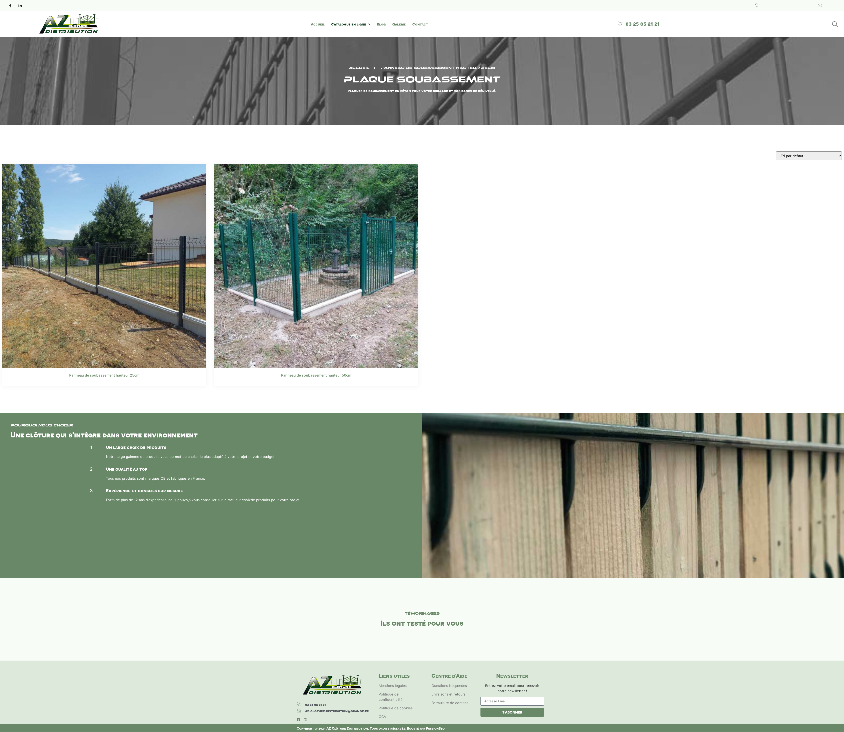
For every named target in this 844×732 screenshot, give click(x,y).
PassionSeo (435, 728)
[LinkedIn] (20, 5)
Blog (381, 24)
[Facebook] (10, 5)
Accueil (318, 24)
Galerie (399, 24)
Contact (420, 24)
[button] (351, 24)
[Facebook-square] (298, 719)
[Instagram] (305, 719)
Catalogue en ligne (348, 24)
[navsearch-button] (835, 24)
